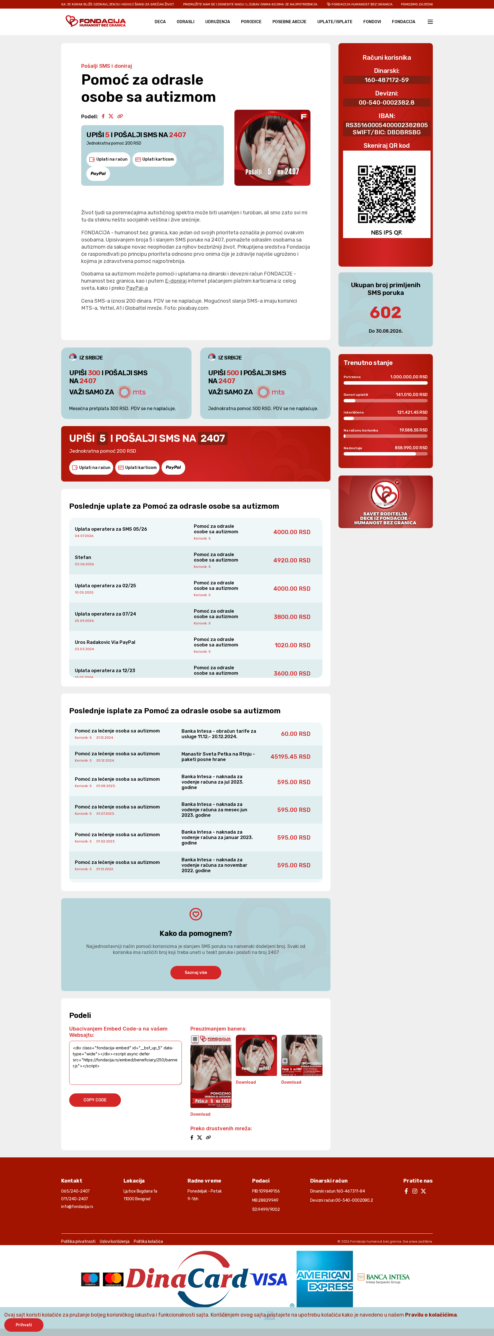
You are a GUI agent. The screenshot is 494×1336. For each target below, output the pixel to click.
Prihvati (24, 1325)
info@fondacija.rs (77, 1206)
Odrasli (185, 21)
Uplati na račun (112, 159)
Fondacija (403, 21)
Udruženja (217, 21)
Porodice (251, 21)
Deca (160, 21)
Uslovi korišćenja (115, 1241)
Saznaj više (196, 972)
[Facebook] (103, 116)
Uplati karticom (158, 159)
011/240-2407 (74, 1199)
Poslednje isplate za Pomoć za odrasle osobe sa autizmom (175, 710)
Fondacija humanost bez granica (375, 1241)
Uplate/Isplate (334, 21)
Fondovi (372, 21)
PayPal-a (137, 288)
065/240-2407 (75, 1191)
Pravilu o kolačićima (431, 1315)
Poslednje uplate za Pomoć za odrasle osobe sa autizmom (174, 506)
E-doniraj (176, 281)
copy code (95, 1100)
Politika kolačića (148, 1241)
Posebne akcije (289, 21)
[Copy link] (120, 116)
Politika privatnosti (78, 1241)
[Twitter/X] (111, 116)
